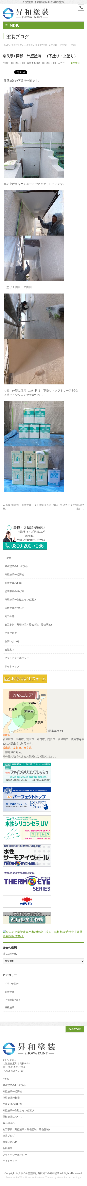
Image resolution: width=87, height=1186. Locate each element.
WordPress (25, 1177)
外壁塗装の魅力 (13, 1000)
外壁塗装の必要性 (14, 574)
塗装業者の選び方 (14, 591)
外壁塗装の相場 (13, 583)
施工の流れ (11, 616)
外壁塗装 (75, 63)
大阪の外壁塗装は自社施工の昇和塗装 (38, 1173)
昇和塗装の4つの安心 (16, 566)
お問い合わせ (12, 641)
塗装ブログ (11, 633)
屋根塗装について (14, 608)
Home (8, 558)
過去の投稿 (10, 954)
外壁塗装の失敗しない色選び (20, 599)
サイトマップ (12, 666)
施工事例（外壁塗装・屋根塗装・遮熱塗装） (29, 624)
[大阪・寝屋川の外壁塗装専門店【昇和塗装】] (26, 15)
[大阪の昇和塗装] (25, 547)
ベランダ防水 (12, 983)
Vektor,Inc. (62, 1177)
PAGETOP (74, 1029)
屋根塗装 (9, 1007)
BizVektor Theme (43, 1177)
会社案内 (9, 649)
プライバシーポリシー (17, 658)
